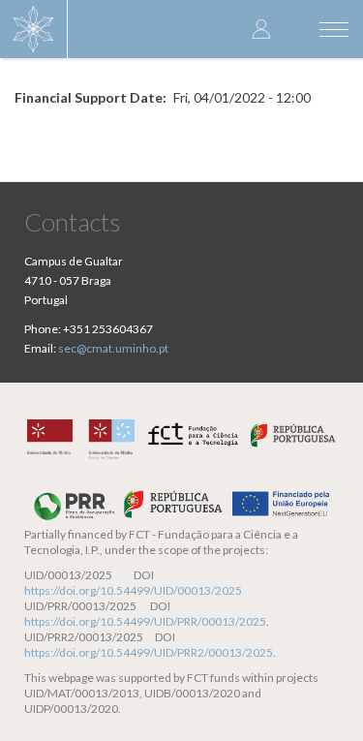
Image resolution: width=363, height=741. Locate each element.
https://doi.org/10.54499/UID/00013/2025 (133, 590)
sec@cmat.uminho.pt (113, 348)
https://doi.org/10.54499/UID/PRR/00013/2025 (145, 621)
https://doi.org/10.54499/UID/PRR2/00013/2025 (148, 652)
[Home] (34, 29)
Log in (261, 28)
